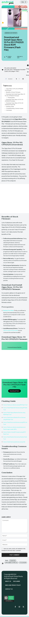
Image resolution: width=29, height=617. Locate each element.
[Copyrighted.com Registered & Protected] (9, 601)
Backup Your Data (8, 310)
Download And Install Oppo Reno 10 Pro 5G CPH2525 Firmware (15, 94)
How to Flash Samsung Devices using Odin (14, 442)
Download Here (14, 391)
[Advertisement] (14, 198)
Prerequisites (11, 97)
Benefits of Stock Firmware (13, 92)
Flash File (13, 560)
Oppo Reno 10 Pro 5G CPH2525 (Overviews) (14, 89)
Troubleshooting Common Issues (14, 108)
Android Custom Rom (11, 33)
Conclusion (9, 110)
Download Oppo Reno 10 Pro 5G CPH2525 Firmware (14, 100)
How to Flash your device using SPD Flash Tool (15, 405)
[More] (23, 78)
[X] (23, 607)
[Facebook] (15, 607)
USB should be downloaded (10, 330)
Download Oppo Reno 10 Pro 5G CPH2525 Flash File (14, 103)
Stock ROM (22, 562)
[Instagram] (19, 607)
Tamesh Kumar (9, 57)
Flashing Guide (10, 106)
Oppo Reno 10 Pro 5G (11, 562)
